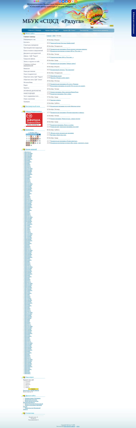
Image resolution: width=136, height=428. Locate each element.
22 (27, 143)
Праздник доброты (55, 100)
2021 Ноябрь (27, 298)
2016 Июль (27, 214)
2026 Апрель (27, 369)
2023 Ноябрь (27, 329)
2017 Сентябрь (28, 233)
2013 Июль (27, 166)
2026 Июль (27, 373)
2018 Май (27, 244)
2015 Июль (27, 197)
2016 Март (27, 208)
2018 (54, 35)
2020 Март (27, 275)
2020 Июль (27, 280)
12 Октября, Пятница (53, 109)
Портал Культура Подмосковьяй (34, 404)
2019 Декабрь (28, 271)
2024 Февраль (28, 333)
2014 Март (27, 175)
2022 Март (27, 304)
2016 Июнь (27, 213)
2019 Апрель (27, 260)
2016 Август (27, 215)
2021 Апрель (27, 293)
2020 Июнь (27, 279)
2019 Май (27, 261)
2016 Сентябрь (28, 217)
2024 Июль (27, 340)
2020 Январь (27, 272)
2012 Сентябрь (28, 153)
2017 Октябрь (28, 235)
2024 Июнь (27, 339)
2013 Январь (27, 157)
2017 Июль (27, 231)
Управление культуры (31, 399)
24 (31, 143)
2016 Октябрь (28, 218)
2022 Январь (27, 301)
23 (29, 143)
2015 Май (27, 195)
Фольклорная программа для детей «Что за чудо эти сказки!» (67, 86)
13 (37, 138)
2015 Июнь (27, 196)
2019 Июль (27, 264)
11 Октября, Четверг (53, 115)
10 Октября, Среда (52, 122)
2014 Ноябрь (27, 186)
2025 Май (27, 354)
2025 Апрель (27, 352)
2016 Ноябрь (27, 220)
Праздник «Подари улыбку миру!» (59, 78)
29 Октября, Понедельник (54, 46)
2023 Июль (27, 323)
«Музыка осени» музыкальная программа (62, 133)
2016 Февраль (28, 207)
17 (31, 140)
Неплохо (27, 384)
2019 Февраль (28, 257)
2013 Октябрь (28, 170)
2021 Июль (27, 297)
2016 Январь (27, 206)
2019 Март (27, 258)
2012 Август (27, 152)
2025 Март (27, 351)
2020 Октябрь (28, 285)
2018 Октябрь (28, 251)
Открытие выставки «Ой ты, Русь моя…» (61, 57)
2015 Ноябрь (27, 203)
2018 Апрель (27, 243)
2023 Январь (27, 318)
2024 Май (27, 337)
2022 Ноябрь (27, 315)
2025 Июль (27, 357)
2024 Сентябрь (28, 343)
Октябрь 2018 (33, 132)
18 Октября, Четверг (53, 89)
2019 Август (27, 265)
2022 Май (27, 307)
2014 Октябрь (28, 185)
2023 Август (27, 325)
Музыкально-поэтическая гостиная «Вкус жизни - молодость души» (69, 143)
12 (35, 138)
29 (27, 145)
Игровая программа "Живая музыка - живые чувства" (65, 118)
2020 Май (27, 278)
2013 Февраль (28, 159)
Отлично (27, 381)
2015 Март (27, 192)
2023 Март (27, 319)
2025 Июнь (27, 355)
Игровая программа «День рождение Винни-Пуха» (64, 92)
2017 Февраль (28, 224)
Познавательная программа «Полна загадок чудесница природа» (68, 49)
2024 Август (27, 341)
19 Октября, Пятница (53, 81)
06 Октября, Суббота (53, 130)
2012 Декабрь (28, 156)
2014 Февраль (28, 174)
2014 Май (27, 178)
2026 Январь (27, 365)
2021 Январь (27, 289)
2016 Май (27, 211)
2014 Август (27, 182)
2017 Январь (27, 222)
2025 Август (27, 358)
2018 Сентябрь (28, 250)
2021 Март (27, 291)
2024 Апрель (27, 336)
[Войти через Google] (72, 1)
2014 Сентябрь (28, 184)
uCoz (78, 426)
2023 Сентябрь (28, 326)
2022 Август (27, 311)
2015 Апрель (27, 193)
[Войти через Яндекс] (69, 1)
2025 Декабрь (28, 363)
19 (35, 140)
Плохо (27, 386)
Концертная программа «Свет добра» (60, 94)
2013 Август (27, 167)
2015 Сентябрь (28, 200)
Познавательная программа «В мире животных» (63, 141)
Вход (36, 1)
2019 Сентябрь (28, 267)
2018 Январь (27, 239)
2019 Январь (27, 255)
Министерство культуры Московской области (30, 401)
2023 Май (27, 321)
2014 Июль (27, 181)
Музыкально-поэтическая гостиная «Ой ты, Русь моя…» (66, 51)
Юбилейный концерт (56, 76)
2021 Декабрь (28, 300)
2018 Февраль (28, 240)
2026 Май (27, 370)
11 (33, 138)
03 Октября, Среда (52, 138)
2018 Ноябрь (27, 253)
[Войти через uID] (60, 1)
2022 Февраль (28, 303)
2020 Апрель (27, 276)
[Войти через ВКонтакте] (63, 1)
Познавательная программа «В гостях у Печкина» (64, 84)
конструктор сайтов (69, 426)
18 (33, 140)
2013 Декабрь (28, 171)
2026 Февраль (28, 366)
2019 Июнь (27, 262)
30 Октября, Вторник (53, 40)
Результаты (26, 390)
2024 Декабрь (28, 347)
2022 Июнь (27, 308)
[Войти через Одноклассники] (76, 1)
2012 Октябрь (28, 154)
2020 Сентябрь (28, 283)
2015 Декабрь (28, 204)
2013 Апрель (27, 161)
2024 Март (27, 334)
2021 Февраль (28, 290)
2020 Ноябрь (27, 286)
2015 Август (27, 199)
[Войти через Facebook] (66, 1)
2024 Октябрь (28, 344)
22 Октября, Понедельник (54, 73)
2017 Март (27, 225)
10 (31, 138)
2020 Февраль (28, 273)
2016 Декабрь (28, 221)
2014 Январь (27, 172)
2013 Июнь (27, 164)
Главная (32, 1)
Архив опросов (35, 390)
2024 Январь (27, 332)
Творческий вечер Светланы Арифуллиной (62, 43)
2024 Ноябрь (27, 345)
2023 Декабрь (28, 330)
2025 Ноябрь (27, 362)
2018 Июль (27, 247)
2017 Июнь (27, 229)
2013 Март (27, 160)
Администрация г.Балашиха (32, 398)
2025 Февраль (28, 350)
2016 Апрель (27, 210)
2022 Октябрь (28, 314)
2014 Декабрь (28, 188)
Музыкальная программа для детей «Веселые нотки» (65, 106)
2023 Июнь (27, 322)
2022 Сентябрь (28, 312)
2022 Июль (27, 309)
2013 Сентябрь (28, 168)
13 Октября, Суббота (53, 103)
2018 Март (27, 242)
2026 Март (27, 368)
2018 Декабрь (28, 254)
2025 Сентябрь (28, 359)
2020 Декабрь (28, 287)
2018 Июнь (27, 246)
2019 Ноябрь (27, 269)
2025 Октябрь (28, 361)
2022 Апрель (27, 305)
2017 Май (27, 228)
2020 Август (27, 282)
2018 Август (27, 249)
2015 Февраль (28, 190)
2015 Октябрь (28, 202)
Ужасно (27, 387)
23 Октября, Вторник (53, 66)
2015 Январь (27, 189)
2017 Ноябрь (27, 236)
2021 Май (27, 294)
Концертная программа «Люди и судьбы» (62, 125)
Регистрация (34, 1)
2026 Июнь (27, 372)
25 (33, 143)
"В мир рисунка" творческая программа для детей (64, 127)
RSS (38, 1)
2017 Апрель (27, 226)
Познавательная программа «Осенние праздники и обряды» (67, 112)
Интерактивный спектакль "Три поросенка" (62, 69)
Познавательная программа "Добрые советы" (63, 63)
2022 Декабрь (28, 316)
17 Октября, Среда (52, 97)
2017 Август (27, 232)
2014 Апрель (27, 177)
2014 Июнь (27, 179)
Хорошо (27, 383)
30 (29, 145)
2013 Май (27, 163)
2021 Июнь (27, 296)
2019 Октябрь (28, 268)
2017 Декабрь (28, 237)
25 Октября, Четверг (53, 54)
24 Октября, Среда (52, 60)
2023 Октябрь (28, 327)
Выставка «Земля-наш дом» (58, 135)
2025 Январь (27, 348)
